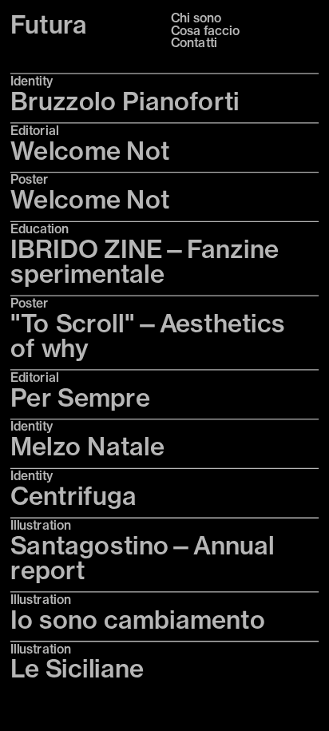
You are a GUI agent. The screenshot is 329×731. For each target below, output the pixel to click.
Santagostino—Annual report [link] (145, 558)
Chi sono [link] (196, 18)
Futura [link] (49, 25)
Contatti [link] (194, 42)
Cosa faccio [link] (205, 30)
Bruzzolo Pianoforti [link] (125, 101)
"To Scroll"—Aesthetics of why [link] (150, 336)
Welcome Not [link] (90, 150)
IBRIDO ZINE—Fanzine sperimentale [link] (147, 261)
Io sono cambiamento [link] (137, 619)
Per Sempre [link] (80, 397)
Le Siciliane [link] (77, 669)
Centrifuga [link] (73, 495)
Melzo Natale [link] (87, 446)
